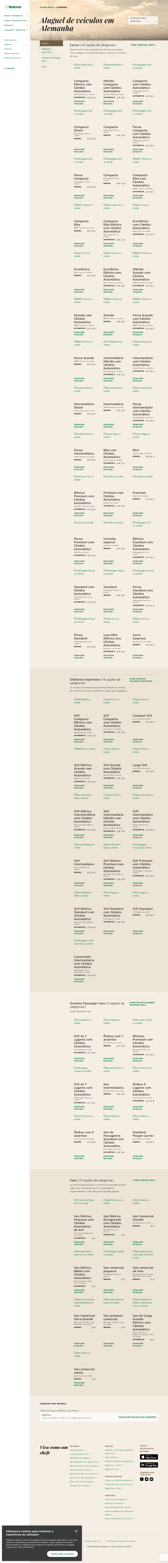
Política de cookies (91, 1541)
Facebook (142, 1479)
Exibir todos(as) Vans (144, 1180)
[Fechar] (76, 1531)
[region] (42, 1543)
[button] (15, 15)
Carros (45, 43)
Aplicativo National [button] (12, 58)
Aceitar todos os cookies (62, 1554)
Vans (44, 66)
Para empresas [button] (10, 40)
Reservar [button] (8, 25)
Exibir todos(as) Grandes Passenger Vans (142, 1003)
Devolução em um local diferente (137, 1417)
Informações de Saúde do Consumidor (121, 1541)
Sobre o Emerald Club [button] (15, 20)
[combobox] (99, 1417)
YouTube (151, 1479)
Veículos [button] (7, 49)
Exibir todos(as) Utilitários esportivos (141, 680)
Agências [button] (8, 44)
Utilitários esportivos (46, 50)
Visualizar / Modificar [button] (15, 30)
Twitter (146, 1479)
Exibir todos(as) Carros (143, 45)
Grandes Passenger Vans (51, 59)
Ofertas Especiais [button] (11, 53)
